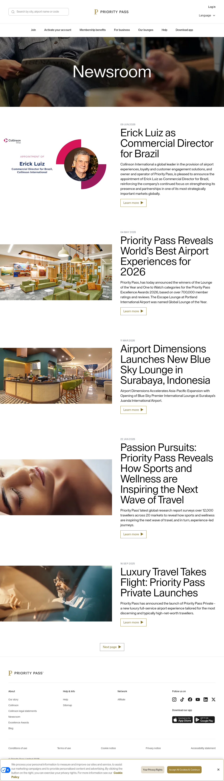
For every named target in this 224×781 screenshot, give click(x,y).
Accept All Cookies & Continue (184, 770)
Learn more (133, 202)
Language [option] (205, 15)
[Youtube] (198, 699)
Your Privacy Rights (152, 770)
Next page (112, 647)
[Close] (218, 769)
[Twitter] (213, 699)
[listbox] (207, 16)
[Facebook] (190, 699)
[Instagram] (174, 699)
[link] (182, 719)
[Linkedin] (206, 699)
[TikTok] (182, 699)
